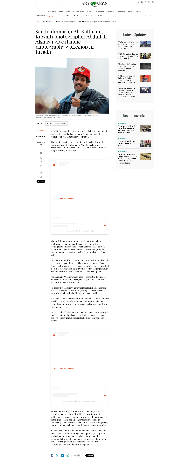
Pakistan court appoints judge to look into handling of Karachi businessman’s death (127, 79)
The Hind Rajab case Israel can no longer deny (127, 143)
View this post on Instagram (63, 198)
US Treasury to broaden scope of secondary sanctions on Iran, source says (128, 45)
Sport (130, 11)
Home (37, 22)
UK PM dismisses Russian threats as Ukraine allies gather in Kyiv (128, 56)
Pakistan (52, 11)
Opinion (110, 11)
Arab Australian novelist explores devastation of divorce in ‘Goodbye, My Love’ (87, 16)
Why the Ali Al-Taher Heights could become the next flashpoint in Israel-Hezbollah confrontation (127, 158)
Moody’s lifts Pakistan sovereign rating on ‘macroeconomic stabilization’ (127, 67)
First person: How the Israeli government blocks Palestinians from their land (127, 129)
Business (100, 11)
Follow (41, 181)
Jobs (138, 11)
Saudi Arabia (64, 11)
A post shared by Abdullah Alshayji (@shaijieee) (79, 231)
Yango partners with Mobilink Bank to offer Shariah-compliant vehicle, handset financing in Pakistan (127, 92)
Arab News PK (42, 2)
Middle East (78, 11)
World (90, 11)
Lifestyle (120, 11)
